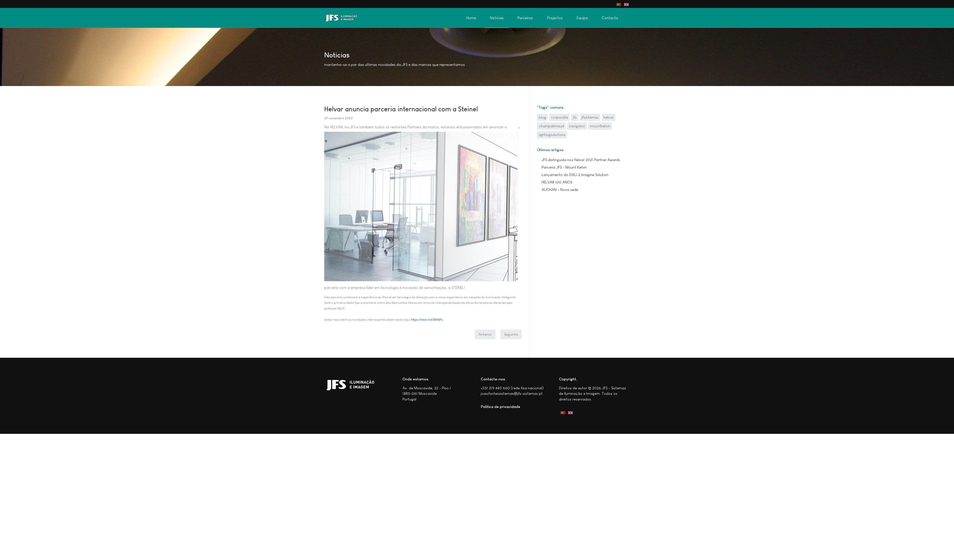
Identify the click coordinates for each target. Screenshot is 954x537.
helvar (608, 117)
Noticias (497, 18)
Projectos (555, 18)
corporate (559, 117)
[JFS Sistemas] (343, 17)
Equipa (582, 18)
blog (542, 117)
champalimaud (551, 126)
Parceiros (525, 18)
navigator (577, 126)
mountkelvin (600, 126)
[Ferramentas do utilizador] (518, 128)
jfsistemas (590, 117)
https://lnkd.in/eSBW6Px (427, 319)
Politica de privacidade (500, 406)
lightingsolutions (552, 135)
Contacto (610, 18)
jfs (575, 117)
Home (471, 18)
